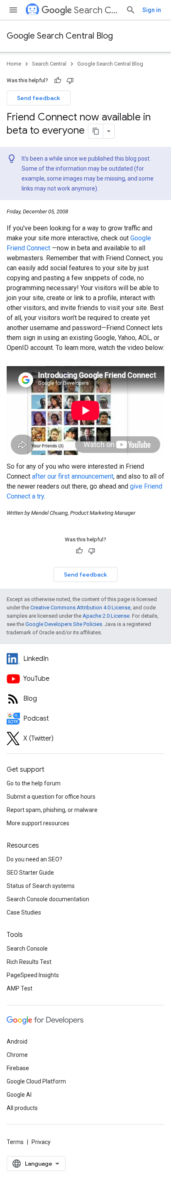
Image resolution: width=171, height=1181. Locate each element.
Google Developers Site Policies (63, 624)
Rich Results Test (29, 961)
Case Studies (24, 912)
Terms (15, 1142)
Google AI (19, 1094)
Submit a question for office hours (51, 796)
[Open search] (131, 10)
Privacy (41, 1142)
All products (22, 1108)
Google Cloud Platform (36, 1081)
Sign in (151, 10)
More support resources (38, 823)
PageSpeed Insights (33, 975)
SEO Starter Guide (30, 872)
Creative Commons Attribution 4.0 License (80, 607)
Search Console (27, 948)
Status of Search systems (41, 886)
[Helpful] (57, 80)
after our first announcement (72, 476)
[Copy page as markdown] (95, 131)
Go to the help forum (34, 783)
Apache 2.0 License (106, 616)
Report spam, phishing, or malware (52, 810)
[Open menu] (13, 10)
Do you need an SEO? (34, 859)
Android (17, 1041)
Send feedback (38, 98)
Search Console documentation (48, 899)
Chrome (17, 1054)
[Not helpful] (70, 80)
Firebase (18, 1068)
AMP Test (19, 988)
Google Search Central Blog (60, 36)
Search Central (96, 10)
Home (14, 64)
